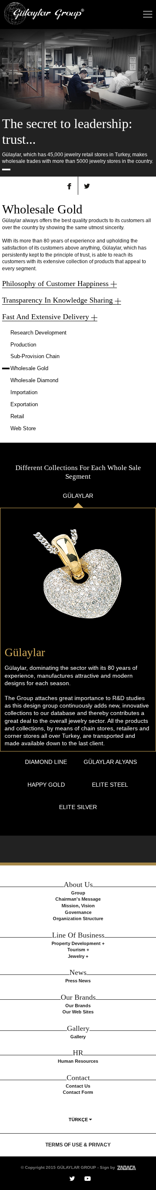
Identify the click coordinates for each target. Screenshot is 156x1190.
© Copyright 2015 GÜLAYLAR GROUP (58, 1167)
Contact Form (78, 1092)
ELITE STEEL (110, 784)
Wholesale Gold (29, 368)
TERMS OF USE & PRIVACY (78, 1145)
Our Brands (78, 1005)
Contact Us (78, 1085)
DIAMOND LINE (46, 762)
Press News (78, 980)
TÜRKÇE (78, 1119)
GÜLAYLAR (78, 495)
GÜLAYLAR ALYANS (110, 762)
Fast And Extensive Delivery (45, 317)
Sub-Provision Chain (34, 356)
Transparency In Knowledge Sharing (57, 300)
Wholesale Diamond (34, 380)
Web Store (23, 428)
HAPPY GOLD (46, 784)
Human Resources (78, 1061)
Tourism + (78, 949)
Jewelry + (78, 956)
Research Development (38, 333)
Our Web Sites (78, 1011)
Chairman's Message (78, 899)
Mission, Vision (78, 905)
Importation (23, 392)
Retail (17, 416)
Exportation (24, 404)
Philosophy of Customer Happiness (55, 283)
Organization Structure (78, 918)
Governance (78, 912)
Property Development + (78, 943)
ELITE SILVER (78, 807)
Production (23, 345)
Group (78, 892)
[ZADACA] (125, 1167)
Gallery (78, 1036)
